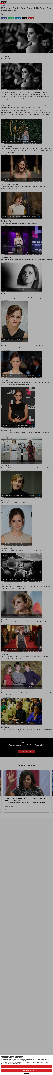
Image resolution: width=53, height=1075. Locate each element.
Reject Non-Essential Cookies (26, 1070)
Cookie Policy (26, 1073)
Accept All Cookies (26, 1066)
